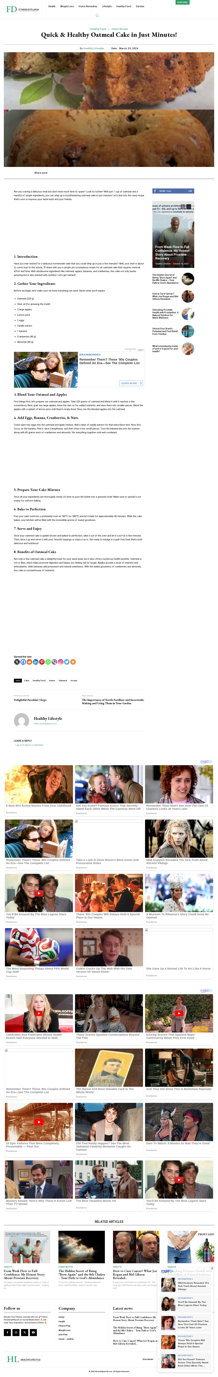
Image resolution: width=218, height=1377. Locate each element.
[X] (17, 662)
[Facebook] (23, 662)
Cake (26, 680)
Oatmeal (63, 680)
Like (190, 191)
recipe (74, 680)
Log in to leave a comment (29, 745)
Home (52, 680)
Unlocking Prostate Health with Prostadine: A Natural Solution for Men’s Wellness (165, 314)
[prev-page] (183, 206)
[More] (180, 173)
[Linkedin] (35, 662)
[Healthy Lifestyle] (21, 720)
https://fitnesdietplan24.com (45, 724)
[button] (97, 16)
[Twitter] (67, 662)
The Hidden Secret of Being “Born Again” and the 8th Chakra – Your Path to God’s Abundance (165, 279)
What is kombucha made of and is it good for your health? (165, 349)
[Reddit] (29, 662)
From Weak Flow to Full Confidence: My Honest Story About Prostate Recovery (172, 252)
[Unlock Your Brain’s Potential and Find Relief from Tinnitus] (188, 331)
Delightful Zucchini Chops (30, 700)
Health (8, 1267)
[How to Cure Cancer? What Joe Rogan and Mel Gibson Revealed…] (188, 296)
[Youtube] (33, 1332)
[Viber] (54, 662)
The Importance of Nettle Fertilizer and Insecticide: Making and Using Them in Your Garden (113, 701)
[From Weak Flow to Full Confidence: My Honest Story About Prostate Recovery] (173, 234)
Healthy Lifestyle (94, 48)
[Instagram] (60, 662)
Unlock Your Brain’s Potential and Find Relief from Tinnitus (165, 331)
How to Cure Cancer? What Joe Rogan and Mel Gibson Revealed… (165, 296)
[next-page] (188, 206)
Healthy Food (98, 29)
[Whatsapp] (48, 662)
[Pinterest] (42, 662)
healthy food (39, 680)
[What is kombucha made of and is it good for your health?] (188, 348)
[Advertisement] (79, 227)
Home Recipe (120, 29)
